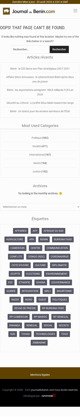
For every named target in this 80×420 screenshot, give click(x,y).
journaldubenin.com (42, 389)
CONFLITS (16, 256)
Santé (36, 163)
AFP (35, 230)
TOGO (64, 333)
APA (31, 239)
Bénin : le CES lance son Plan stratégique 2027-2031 (40, 68)
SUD (12, 333)
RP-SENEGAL (61, 316)
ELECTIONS (33, 273)
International (36, 154)
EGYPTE (15, 273)
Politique (37, 137)
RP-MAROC (40, 316)
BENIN (44, 239)
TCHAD (25, 333)
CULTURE (40, 265)
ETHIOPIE (24, 282)
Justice (36, 171)
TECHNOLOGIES (45, 333)
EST (10, 282)
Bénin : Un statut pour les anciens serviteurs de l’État (40, 111)
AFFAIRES (20, 230)
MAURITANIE (64, 290)
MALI (47, 290)
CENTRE (35, 247)
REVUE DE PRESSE (25, 308)
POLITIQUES (59, 299)
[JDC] (29, 10)
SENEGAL (32, 325)
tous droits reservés (66, 389)
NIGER (15, 299)
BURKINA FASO (63, 239)
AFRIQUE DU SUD (53, 230)
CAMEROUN (17, 247)
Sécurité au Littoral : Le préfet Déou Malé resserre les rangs (40, 102)
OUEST (42, 299)
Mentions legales (40, 374)
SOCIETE (64, 325)
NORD (28, 299)
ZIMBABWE (39, 342)
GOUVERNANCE (60, 282)
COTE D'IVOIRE (20, 265)
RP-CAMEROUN (18, 316)
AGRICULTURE (14, 239)
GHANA (40, 282)
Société (36, 146)
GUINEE (11, 290)
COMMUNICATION (57, 247)
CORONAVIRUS (59, 256)
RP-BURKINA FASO (53, 308)
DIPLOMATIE (59, 265)
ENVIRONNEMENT (57, 273)
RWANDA (14, 325)
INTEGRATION (30, 290)
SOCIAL (48, 325)
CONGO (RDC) (36, 256)
